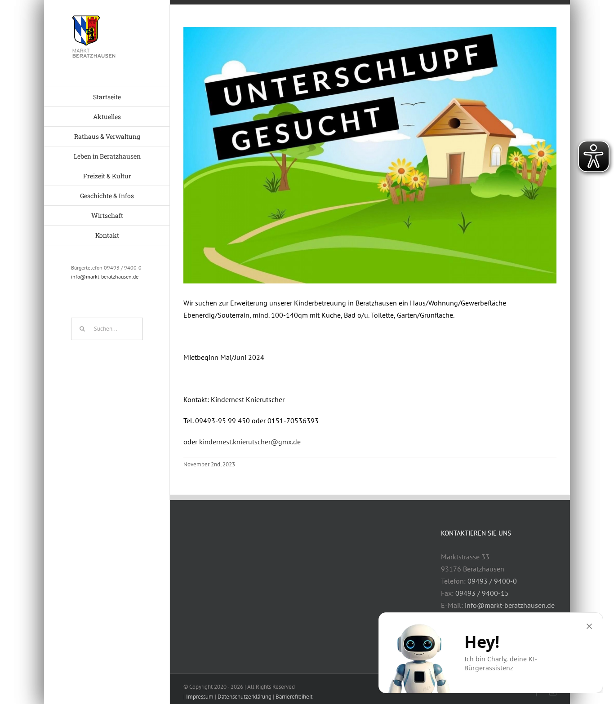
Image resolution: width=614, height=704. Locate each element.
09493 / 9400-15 (482, 593)
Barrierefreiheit (294, 696)
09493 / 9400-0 (492, 580)
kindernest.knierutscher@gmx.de (250, 441)
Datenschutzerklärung (244, 696)
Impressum (200, 696)
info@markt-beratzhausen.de (104, 276)
